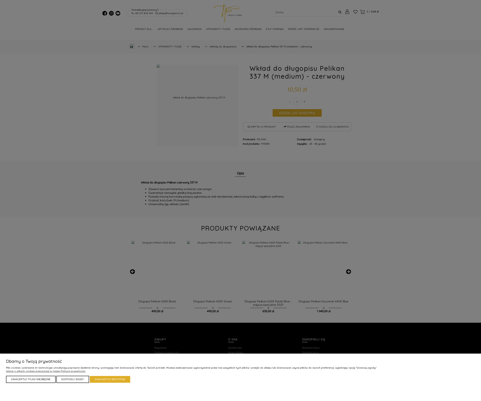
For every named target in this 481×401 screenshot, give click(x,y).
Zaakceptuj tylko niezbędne (31, 379)
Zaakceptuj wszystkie (110, 379)
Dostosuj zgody (72, 379)
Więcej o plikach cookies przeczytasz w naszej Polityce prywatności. (46, 371)
